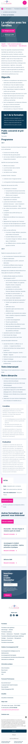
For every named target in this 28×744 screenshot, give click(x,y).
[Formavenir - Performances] (6, 4)
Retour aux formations (8, 15)
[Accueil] (2, 9)
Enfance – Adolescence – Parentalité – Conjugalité (13, 634)
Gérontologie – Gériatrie (7, 629)
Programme (4, 45)
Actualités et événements (7, 697)
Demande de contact (7, 500)
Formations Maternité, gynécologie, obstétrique (12, 636)
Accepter (14, 731)
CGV (2, 674)
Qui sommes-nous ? (6, 682)
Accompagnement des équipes (8, 655)
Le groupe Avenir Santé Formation (9, 685)
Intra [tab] (5, 480)
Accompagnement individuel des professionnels (12, 657)
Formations (8, 8)
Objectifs (3, 44)
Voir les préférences (14, 738)
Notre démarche (23, 45)
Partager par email (9, 30)
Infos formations (5, 668)
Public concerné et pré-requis (14, 44)
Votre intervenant (13, 45)
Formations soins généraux (7, 627)
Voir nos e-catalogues (7, 521)
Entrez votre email (7, 582)
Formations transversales (20, 8)
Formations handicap (6, 631)
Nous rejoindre (4, 687)
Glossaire (3, 672)
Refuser (14, 734)
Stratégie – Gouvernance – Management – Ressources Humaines (11, 639)
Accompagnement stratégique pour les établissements (10, 652)
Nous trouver (4, 670)
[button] (26, 717)
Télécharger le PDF (9, 34)
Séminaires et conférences (7, 659)
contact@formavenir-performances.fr (10, 709)
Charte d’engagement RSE (7, 689)
